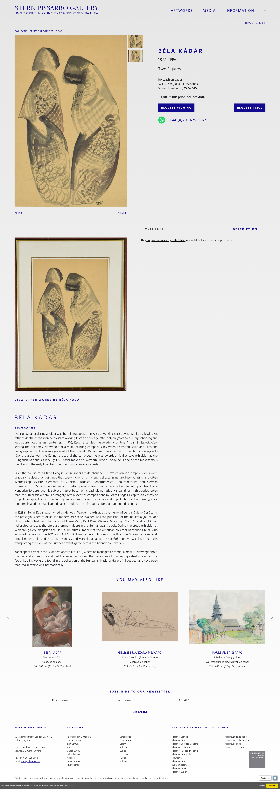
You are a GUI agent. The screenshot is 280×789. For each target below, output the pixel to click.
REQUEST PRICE (249, 108)
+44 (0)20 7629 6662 (188, 120)
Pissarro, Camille (180, 737)
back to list (255, 22)
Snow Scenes (73, 761)
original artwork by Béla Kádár (166, 240)
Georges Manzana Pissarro (140, 652)
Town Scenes (126, 740)
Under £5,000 (53, 31)
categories (75, 727)
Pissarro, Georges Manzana (185, 744)
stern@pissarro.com (30, 761)
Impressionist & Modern (79, 737)
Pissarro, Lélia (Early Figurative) (181, 756)
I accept (272, 785)
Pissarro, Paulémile (234, 744)
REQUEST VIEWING (176, 108)
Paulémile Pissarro (227, 652)
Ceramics (124, 744)
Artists (70, 747)
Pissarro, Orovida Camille (237, 740)
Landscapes (125, 737)
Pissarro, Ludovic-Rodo (236, 737)
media (209, 11)
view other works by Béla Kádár (48, 399)
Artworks (182, 11)
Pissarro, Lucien (179, 772)
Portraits (124, 754)
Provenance (152, 229)
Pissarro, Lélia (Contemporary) (180, 763)
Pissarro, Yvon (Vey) (234, 747)
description (245, 229)
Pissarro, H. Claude (181, 747)
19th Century (73, 744)
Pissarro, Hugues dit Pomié (185, 751)
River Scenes (73, 765)
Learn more (68, 785)
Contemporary (74, 740)
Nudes (123, 758)
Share (122, 213)
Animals (123, 761)
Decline (262, 785)
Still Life (123, 747)
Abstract (71, 758)
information (240, 11)
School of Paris (74, 754)
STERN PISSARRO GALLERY (32, 727)
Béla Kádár (52, 652)
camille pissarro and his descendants (200, 727)
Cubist (123, 751)
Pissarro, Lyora (179, 768)
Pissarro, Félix (178, 740)
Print (19, 213)
